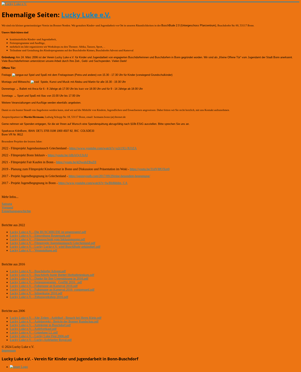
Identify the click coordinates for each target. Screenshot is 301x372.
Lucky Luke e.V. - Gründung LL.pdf (34, 332)
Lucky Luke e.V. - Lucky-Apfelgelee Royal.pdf (41, 340)
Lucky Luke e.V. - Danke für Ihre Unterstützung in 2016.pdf (49, 278)
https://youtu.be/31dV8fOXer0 (150, 169)
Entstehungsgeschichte (16, 211)
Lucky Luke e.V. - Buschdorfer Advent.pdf (38, 271)
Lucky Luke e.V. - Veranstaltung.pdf (33, 250)
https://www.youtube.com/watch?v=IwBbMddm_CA (93, 183)
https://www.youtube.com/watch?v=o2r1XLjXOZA (103, 148)
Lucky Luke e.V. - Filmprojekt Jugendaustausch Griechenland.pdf (52, 243)
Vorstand (7, 207)
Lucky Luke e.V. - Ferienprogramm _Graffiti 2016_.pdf (46, 282)
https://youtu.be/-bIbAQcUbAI (68, 155)
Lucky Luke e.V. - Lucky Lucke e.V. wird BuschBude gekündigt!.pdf (55, 246)
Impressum (9, 350)
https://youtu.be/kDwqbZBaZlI (76, 162)
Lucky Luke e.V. (86, 14)
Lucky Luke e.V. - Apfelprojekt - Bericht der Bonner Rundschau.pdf (54, 321)
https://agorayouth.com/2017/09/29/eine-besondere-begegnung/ (109, 176)
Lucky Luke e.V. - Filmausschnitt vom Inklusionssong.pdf (47, 239)
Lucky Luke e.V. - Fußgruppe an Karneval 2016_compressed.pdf (52, 289)
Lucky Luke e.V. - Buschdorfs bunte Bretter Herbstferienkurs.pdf (52, 275)
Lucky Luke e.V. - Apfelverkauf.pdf (33, 329)
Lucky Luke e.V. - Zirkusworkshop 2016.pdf (39, 297)
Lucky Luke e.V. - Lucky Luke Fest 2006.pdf (39, 336)
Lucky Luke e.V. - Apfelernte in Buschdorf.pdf (40, 325)
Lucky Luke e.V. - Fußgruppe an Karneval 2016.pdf (44, 286)
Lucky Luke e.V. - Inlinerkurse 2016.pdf (36, 293)
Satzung (7, 204)
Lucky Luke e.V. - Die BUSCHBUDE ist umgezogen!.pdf (48, 232)
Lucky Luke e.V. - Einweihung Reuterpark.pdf (40, 235)
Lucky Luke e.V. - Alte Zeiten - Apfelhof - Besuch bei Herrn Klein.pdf (55, 317)
